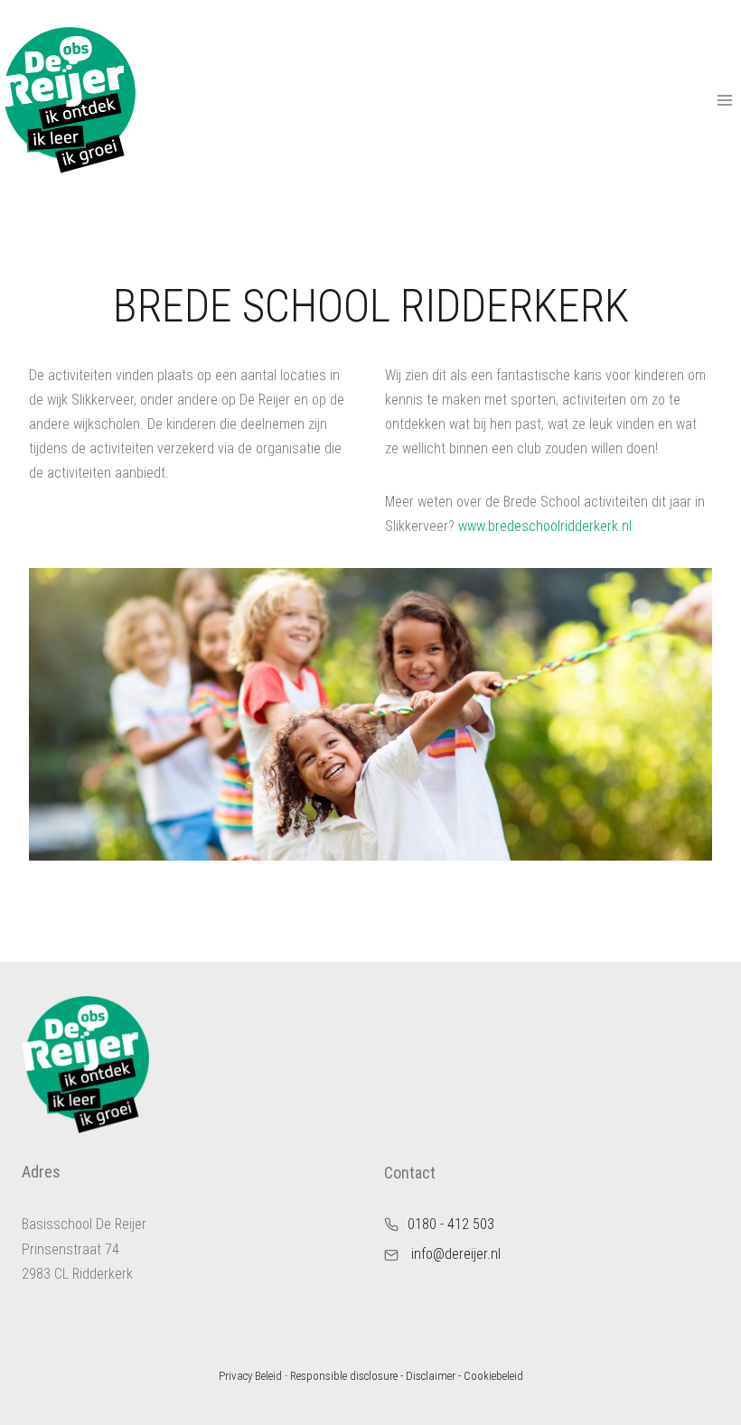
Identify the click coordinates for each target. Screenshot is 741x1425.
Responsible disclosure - (346, 1376)
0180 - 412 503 (451, 1224)
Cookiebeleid (493, 1376)
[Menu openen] (724, 100)
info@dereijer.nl (456, 1253)
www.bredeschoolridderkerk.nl (545, 526)
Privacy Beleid (250, 1376)
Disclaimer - (433, 1376)
